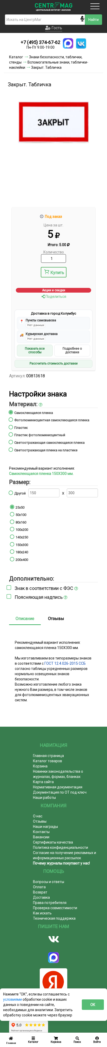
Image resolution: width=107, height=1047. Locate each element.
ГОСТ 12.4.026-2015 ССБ (65, 663)
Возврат (40, 892)
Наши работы (44, 797)
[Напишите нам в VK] (81, 43)
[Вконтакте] (53, 939)
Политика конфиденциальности (60, 847)
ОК (92, 1005)
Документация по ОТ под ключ (59, 792)
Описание (25, 618)
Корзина (40, 766)
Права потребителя (49, 903)
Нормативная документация (57, 787)
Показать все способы (35, 350)
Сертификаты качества (53, 842)
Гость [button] (56, 27)
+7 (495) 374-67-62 (40, 42)
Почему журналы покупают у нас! (61, 863)
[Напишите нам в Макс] (68, 43)
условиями (13, 999)
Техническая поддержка (54, 918)
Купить (57, 272)
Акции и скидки (53, 290)
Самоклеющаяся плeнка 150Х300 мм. (41, 473)
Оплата (39, 887)
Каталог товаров (47, 761)
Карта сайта (43, 782)
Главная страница (48, 756)
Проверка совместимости (55, 908)
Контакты (41, 832)
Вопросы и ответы (48, 882)
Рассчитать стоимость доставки (54, 363)
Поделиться (55, 296)
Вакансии (41, 837)
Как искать (42, 913)
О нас (37, 816)
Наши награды (45, 826)
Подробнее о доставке (72, 350)
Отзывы (56, 618)
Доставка (41, 897)
